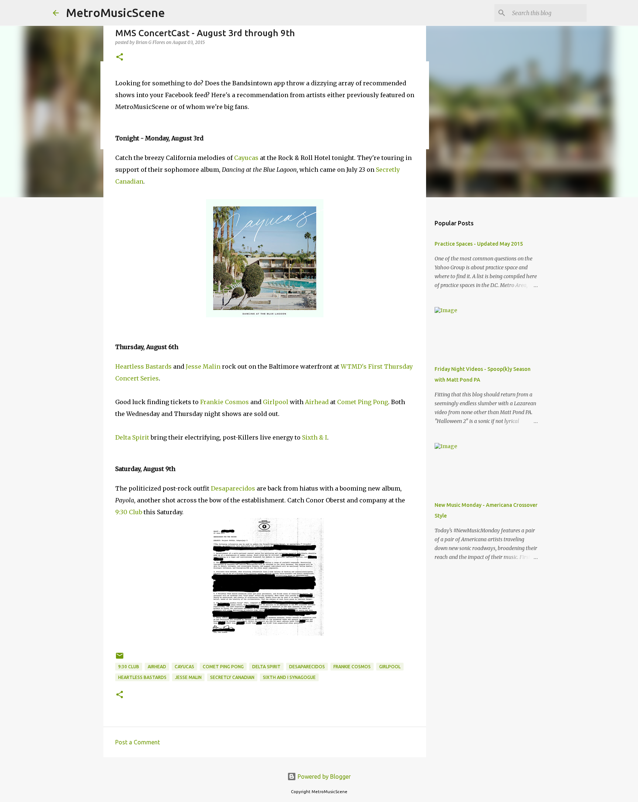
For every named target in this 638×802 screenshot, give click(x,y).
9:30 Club (128, 512)
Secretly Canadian (232, 677)
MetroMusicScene (115, 12)
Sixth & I (314, 437)
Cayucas (246, 157)
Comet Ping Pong (362, 402)
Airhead (317, 402)
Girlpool (275, 402)
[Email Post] (119, 658)
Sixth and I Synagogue (289, 677)
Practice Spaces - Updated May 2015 (479, 244)
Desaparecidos (233, 488)
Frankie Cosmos (224, 402)
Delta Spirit (132, 437)
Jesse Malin (203, 366)
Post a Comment (137, 742)
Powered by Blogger (323, 776)
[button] (119, 57)
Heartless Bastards (143, 366)
